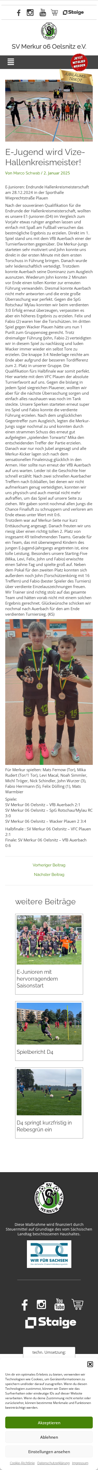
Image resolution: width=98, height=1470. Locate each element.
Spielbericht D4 (35, 1052)
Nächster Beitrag (49, 875)
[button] (90, 1364)
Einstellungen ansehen (49, 1451)
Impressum (80, 1463)
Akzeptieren (49, 1422)
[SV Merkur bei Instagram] (30, 12)
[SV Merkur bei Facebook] (17, 12)
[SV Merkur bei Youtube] (43, 12)
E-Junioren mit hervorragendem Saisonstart (37, 979)
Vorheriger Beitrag (49, 865)
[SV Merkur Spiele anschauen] (73, 12)
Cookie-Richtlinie (22, 1463)
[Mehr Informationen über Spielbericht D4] (49, 1023)
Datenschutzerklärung (53, 1463)
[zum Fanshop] (54, 12)
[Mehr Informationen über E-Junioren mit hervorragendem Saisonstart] (49, 939)
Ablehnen (49, 1437)
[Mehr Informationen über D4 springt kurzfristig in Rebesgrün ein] (49, 1092)
